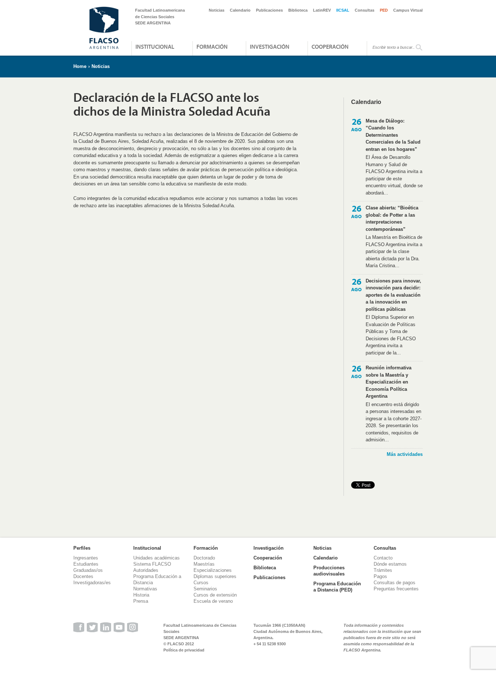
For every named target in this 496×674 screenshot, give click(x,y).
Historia (141, 595)
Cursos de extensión (215, 595)
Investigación (269, 46)
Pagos (380, 576)
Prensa (140, 601)
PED (384, 10)
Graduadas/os (88, 570)
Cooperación (330, 46)
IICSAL (342, 10)
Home (79, 66)
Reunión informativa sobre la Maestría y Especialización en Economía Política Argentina (388, 382)
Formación (212, 46)
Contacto (383, 558)
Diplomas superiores (215, 576)
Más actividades (405, 454)
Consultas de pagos (394, 582)
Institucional (154, 46)
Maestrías (204, 564)
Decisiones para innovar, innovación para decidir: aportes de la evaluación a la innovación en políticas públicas (393, 295)
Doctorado (204, 558)
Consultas (364, 10)
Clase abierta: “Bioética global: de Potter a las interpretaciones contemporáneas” (392, 218)
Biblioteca (298, 10)
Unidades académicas (156, 558)
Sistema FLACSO (152, 564)
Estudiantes (85, 564)
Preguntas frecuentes (396, 588)
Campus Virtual (408, 10)
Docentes (83, 576)
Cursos (201, 582)
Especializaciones (213, 570)
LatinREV (322, 10)
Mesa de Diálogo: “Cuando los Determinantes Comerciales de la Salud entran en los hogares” (393, 135)
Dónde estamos (390, 564)
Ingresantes (85, 558)
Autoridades (145, 570)
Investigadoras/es (92, 582)
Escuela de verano (213, 601)
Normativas (145, 588)
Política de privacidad (183, 650)
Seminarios (205, 588)
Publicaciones (269, 10)
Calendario (240, 10)
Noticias (216, 10)
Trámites (383, 570)
